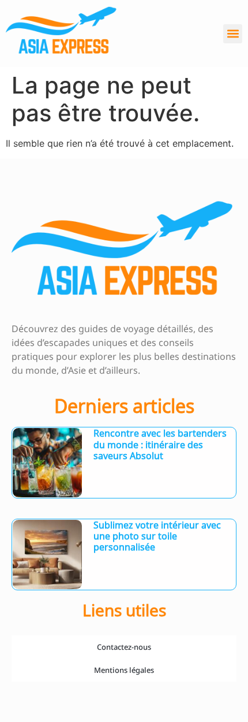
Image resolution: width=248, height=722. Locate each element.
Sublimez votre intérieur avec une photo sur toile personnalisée (157, 536)
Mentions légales (124, 670)
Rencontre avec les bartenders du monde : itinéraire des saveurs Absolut (160, 444)
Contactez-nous (124, 647)
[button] (232, 33)
